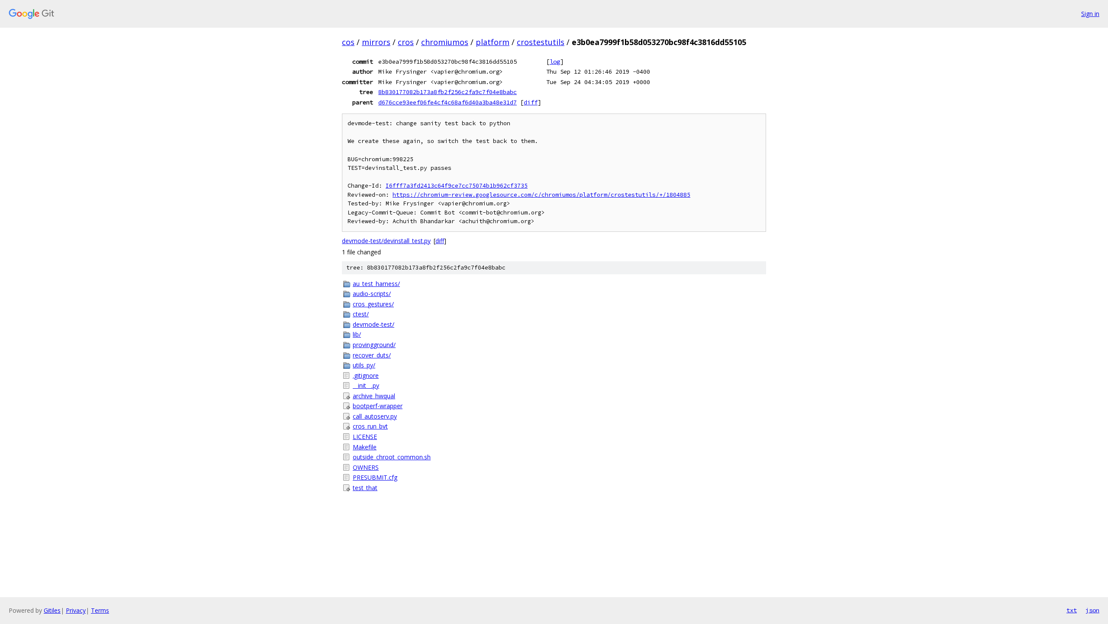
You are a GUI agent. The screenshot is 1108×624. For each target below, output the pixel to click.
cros (406, 42)
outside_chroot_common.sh (392, 457)
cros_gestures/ (373, 304)
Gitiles (52, 610)
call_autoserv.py (375, 416)
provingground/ (374, 345)
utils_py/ (364, 365)
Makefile (365, 447)
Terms (100, 610)
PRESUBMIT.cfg (375, 477)
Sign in (1090, 14)
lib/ (357, 334)
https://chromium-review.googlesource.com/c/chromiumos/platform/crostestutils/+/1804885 (541, 194)
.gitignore (366, 375)
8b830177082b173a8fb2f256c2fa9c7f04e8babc (447, 92)
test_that (365, 488)
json (1092, 610)
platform (492, 42)
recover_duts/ (372, 355)
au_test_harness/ (376, 284)
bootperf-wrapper (378, 406)
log (555, 61)
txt (1071, 610)
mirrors (376, 42)
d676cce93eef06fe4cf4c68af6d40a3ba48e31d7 (447, 102)
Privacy (76, 610)
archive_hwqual (374, 396)
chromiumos (444, 42)
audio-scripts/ (372, 293)
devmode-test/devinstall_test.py (386, 241)
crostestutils (540, 42)
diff (531, 102)
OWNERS (366, 467)
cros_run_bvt (370, 426)
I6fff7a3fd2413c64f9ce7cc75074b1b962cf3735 (457, 185)
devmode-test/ (373, 324)
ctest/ (361, 314)
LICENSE (365, 436)
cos (348, 42)
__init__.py (366, 385)
